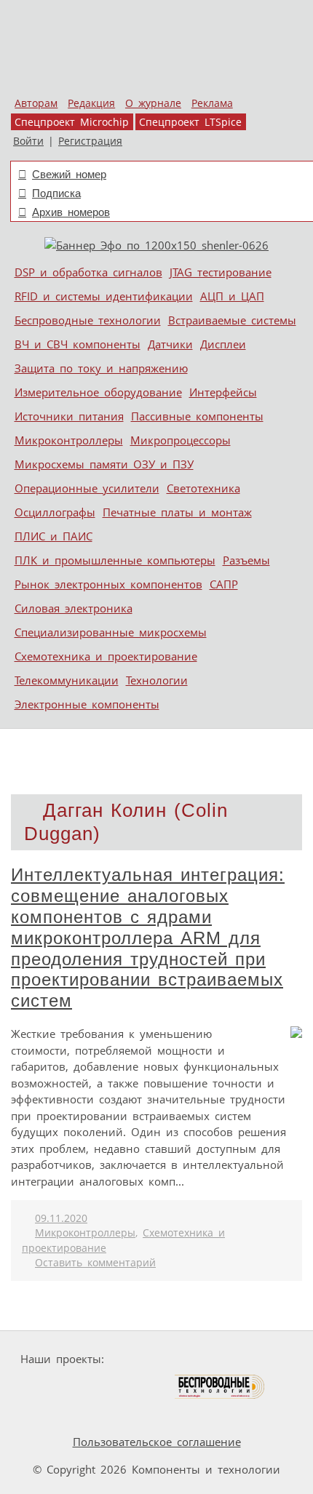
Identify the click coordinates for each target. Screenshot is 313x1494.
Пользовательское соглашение (157, 1441)
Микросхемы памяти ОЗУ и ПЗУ (104, 464)
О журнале (153, 103)
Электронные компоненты (87, 704)
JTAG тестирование (221, 272)
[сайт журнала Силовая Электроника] (156, 1359)
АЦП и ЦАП (232, 296)
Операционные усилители (87, 488)
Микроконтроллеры (69, 440)
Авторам (36, 103)
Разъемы (246, 560)
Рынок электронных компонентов (108, 584)
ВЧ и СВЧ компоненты (77, 344)
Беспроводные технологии (88, 320)
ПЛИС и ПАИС (53, 536)
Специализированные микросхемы (111, 632)
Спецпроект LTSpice (190, 122)
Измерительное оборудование (98, 392)
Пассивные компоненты (197, 416)
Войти (28, 141)
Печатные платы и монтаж (177, 512)
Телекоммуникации (67, 680)
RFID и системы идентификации (104, 296)
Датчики (170, 344)
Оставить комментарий (95, 1262)
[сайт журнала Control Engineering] (59, 1414)
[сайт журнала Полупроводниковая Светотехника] (104, 1387)
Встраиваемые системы (232, 320)
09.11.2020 (61, 1218)
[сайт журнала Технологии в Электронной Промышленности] (250, 1359)
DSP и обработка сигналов (88, 272)
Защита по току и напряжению (101, 368)
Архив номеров (71, 212)
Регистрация (90, 141)
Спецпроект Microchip (72, 122)
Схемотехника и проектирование (106, 656)
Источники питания (69, 416)
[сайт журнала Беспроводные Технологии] (220, 1387)
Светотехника (203, 488)
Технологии (157, 680)
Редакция (91, 103)
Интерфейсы (223, 392)
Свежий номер (69, 174)
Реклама (212, 103)
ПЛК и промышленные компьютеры (115, 560)
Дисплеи (223, 344)
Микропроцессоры (180, 440)
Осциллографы (55, 512)
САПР (224, 584)
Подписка (56, 193)
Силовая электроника (73, 608)
